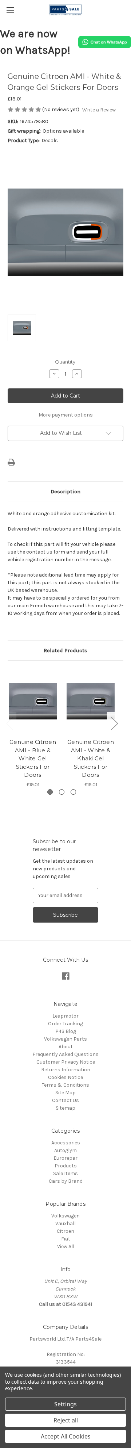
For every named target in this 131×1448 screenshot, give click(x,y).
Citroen (65, 1231)
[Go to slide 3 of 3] (73, 792)
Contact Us (65, 1100)
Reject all (65, 1420)
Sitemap (65, 1108)
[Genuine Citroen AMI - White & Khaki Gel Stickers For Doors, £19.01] (91, 701)
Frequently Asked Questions (65, 1054)
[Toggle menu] (10, 10)
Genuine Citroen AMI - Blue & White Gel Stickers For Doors (32, 758)
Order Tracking (65, 1024)
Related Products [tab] (65, 650)
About (66, 1047)
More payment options (66, 415)
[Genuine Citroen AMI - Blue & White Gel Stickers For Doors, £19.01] (33, 701)
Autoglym (65, 1150)
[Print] (11, 462)
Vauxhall (65, 1223)
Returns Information (65, 1070)
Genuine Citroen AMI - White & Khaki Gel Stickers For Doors (90, 758)
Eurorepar (65, 1158)
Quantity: (65, 362)
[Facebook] (66, 976)
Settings (65, 1404)
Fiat (65, 1239)
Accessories (65, 1143)
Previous (9, 723)
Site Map (65, 1093)
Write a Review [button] (99, 110)
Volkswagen (65, 1216)
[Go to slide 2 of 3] (61, 792)
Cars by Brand (66, 1181)
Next (114, 723)
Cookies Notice (65, 1077)
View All (65, 1246)
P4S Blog (65, 1031)
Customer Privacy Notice (65, 1062)
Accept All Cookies (66, 1436)
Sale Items (65, 1173)
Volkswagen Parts (65, 1039)
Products (66, 1166)
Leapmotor (65, 1016)
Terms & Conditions (65, 1085)
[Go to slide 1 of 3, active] (50, 792)
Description (65, 491)
